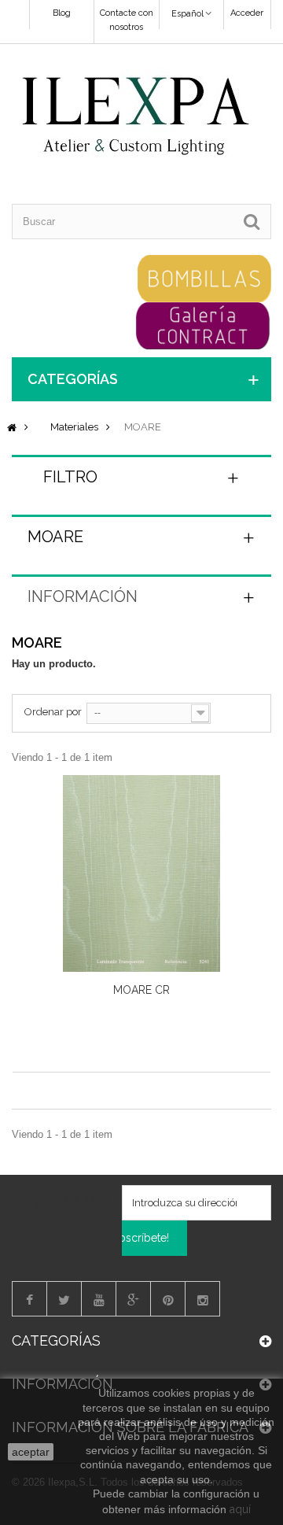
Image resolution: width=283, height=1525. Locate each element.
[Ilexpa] (135, 117)
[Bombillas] (204, 277)
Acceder (246, 13)
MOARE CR (141, 990)
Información (83, 596)
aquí (240, 1509)
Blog (62, 13)
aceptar (31, 1452)
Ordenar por (53, 712)
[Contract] (202, 324)
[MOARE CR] (141, 873)
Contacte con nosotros (126, 20)
